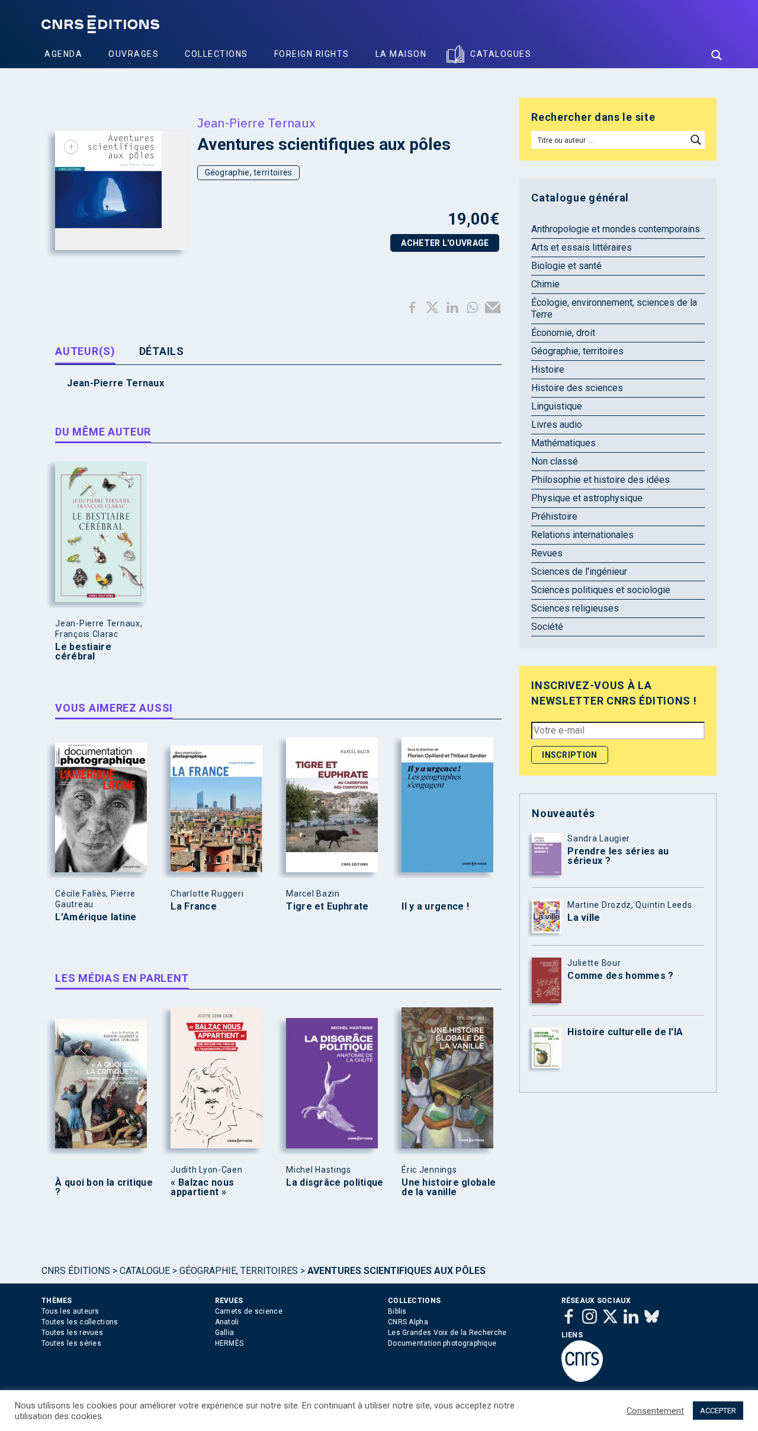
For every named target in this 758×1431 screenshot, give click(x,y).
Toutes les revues (72, 1332)
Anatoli (227, 1322)
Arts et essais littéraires (581, 247)
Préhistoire (554, 516)
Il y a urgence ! (435, 906)
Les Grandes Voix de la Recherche (447, 1332)
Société (547, 626)
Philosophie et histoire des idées (600, 479)
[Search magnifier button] (716, 55)
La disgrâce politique (334, 1182)
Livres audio (556, 424)
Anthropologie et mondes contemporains (615, 229)
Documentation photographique (442, 1343)
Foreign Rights (311, 54)
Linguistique (556, 406)
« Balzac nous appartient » (202, 1187)
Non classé (554, 461)
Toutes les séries (71, 1343)
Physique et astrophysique (587, 498)
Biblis (397, 1311)
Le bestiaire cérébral (83, 651)
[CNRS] (582, 1379)
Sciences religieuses (575, 608)
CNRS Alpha (408, 1322)
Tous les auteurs (70, 1311)
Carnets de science (248, 1311)
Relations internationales (582, 534)
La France (194, 906)
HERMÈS (229, 1343)
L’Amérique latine (95, 917)
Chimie (545, 284)
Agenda (63, 54)
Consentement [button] (655, 1411)
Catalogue (145, 1270)
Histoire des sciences (577, 387)
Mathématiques (563, 443)
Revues (547, 553)
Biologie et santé (566, 265)
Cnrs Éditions (75, 1270)
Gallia (225, 1332)
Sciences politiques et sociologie (600, 590)
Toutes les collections (79, 1322)
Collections (216, 54)
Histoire (547, 369)
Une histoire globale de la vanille (449, 1187)
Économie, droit (563, 332)
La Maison (401, 54)
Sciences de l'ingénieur (579, 571)
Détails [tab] (161, 351)
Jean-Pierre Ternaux (256, 122)
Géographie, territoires (249, 172)
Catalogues (500, 54)
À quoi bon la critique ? (104, 1187)
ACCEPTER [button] (718, 1410)
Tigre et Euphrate (327, 906)
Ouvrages (133, 54)
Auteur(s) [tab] (85, 351)
